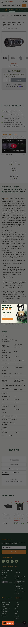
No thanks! (7, 320)
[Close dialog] (26, 304)
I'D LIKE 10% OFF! (7, 318)
